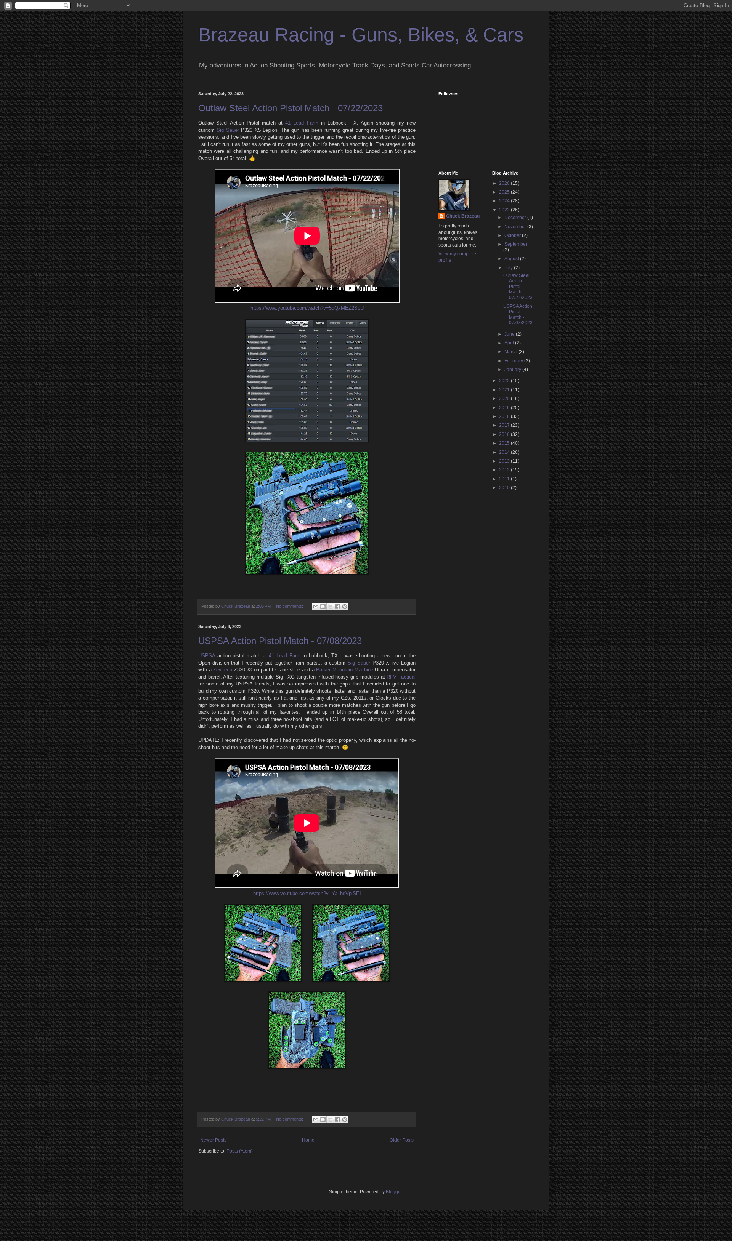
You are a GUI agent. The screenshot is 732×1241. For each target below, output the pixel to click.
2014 (505, 452)
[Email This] (315, 606)
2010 (505, 487)
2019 (505, 407)
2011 (505, 479)
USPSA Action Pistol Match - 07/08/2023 (280, 641)
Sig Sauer (228, 130)
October (513, 235)
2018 (505, 416)
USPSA (206, 655)
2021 (505, 389)
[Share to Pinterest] (344, 606)
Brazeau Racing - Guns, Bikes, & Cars (360, 34)
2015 (505, 443)
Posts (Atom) (239, 1151)
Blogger (394, 1192)
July (509, 268)
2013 (505, 461)
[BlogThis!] (323, 606)
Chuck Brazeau (463, 216)
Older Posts (402, 1140)
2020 (505, 398)
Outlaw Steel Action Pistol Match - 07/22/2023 (290, 108)
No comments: (290, 606)
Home (308, 1140)
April (509, 343)
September (515, 244)
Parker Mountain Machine (344, 670)
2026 (505, 183)
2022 (505, 380)
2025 (505, 192)
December (515, 217)
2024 (505, 200)
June (510, 334)
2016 (505, 434)
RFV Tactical (401, 677)
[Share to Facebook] (337, 606)
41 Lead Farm (301, 123)
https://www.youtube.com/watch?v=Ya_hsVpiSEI (307, 893)
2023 (505, 210)
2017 (505, 425)
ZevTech (222, 670)
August (512, 258)
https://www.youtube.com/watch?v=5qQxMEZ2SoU (307, 308)
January (513, 369)
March (511, 351)
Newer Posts (213, 1140)
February (514, 360)
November (515, 226)
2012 (505, 469)
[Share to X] (330, 606)
